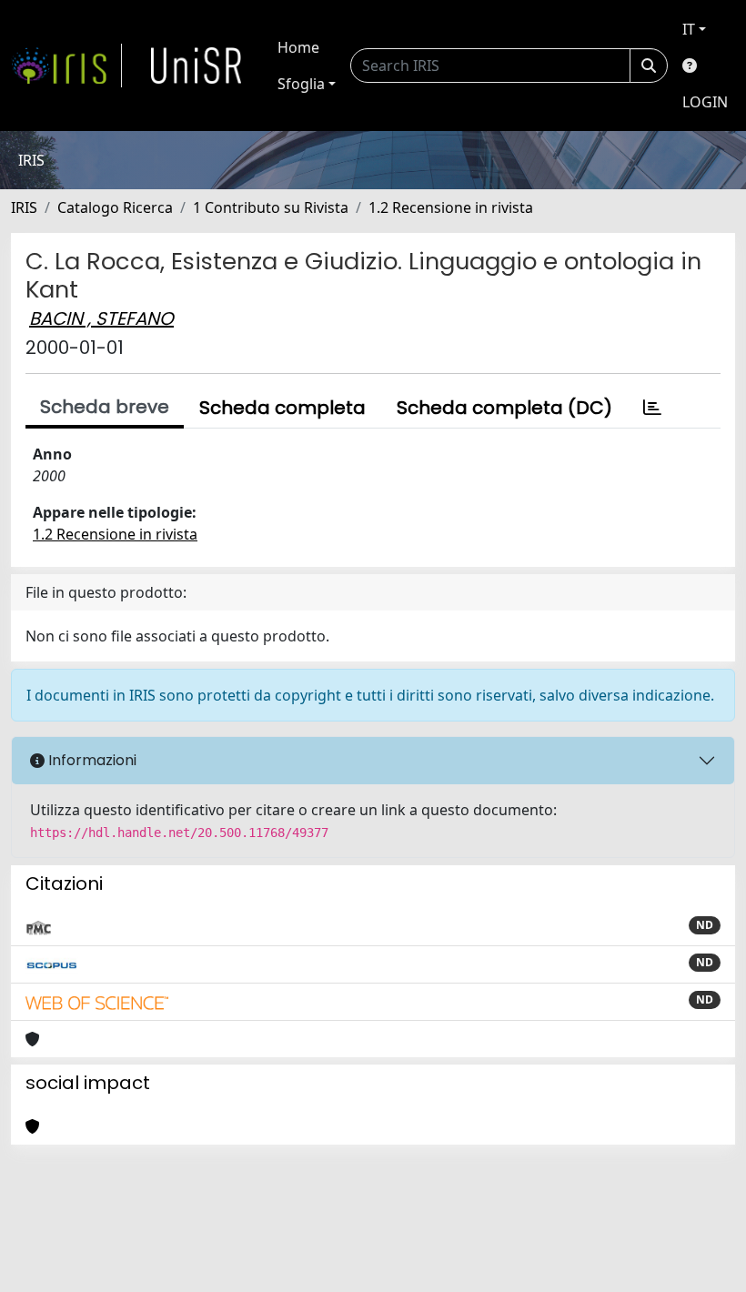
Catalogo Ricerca (115, 207)
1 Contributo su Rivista (270, 207)
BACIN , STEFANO (101, 318)
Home (298, 47)
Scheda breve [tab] (104, 406)
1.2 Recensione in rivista (450, 207)
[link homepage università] (196, 65)
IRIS (24, 207)
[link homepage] (66, 65)
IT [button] (688, 29)
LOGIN (705, 102)
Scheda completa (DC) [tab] (504, 407)
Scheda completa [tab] (282, 407)
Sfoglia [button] (301, 84)
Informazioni (90, 760)
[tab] (652, 408)
